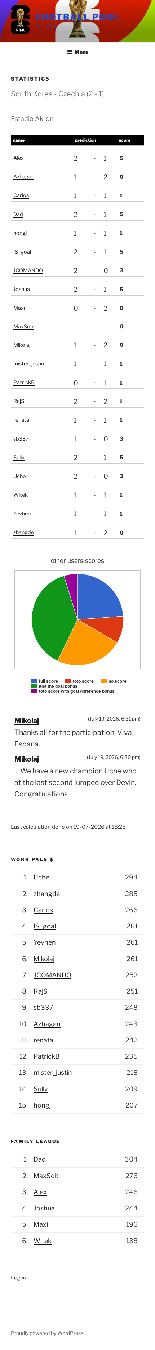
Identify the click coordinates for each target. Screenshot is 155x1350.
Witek (20, 495)
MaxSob (23, 326)
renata (21, 420)
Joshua (21, 289)
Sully (19, 457)
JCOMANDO (28, 270)
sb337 (21, 439)
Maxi (19, 308)
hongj (20, 233)
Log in (18, 1277)
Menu (81, 52)
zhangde (23, 532)
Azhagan (23, 176)
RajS (18, 401)
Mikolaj (21, 345)
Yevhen (22, 513)
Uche (19, 476)
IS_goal (22, 252)
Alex (18, 158)
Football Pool (78, 17)
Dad (18, 214)
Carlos (21, 195)
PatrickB (24, 382)
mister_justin (28, 363)
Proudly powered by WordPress (47, 1333)
